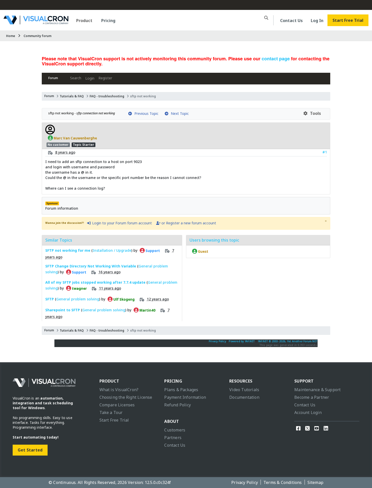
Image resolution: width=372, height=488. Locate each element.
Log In (317, 20)
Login (89, 78)
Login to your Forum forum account (121, 223)
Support (152, 250)
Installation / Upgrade (112, 250)
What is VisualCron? (119, 389)
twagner (79, 288)
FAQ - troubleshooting (107, 96)
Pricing (108, 20)
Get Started (30, 450)
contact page (276, 58)
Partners (172, 437)
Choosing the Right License (125, 397)
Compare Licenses (117, 405)
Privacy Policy (217, 341)
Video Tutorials (244, 389)
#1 (324, 152)
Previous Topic (145, 113)
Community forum (37, 36)
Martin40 (147, 310)
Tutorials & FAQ (72, 96)
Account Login (308, 412)
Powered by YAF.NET (242, 341)
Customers (174, 430)
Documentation (244, 397)
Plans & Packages (181, 389)
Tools (314, 113)
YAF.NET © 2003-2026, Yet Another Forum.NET (288, 341)
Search (75, 78)
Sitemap (315, 482)
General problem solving (77, 299)
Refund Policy (177, 405)
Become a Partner (311, 397)
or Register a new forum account (188, 223)
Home (10, 36)
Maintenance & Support (317, 389)
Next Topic (179, 113)
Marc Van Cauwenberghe (75, 138)
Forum (53, 78)
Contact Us (291, 20)
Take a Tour (111, 412)
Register (105, 78)
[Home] (36, 22)
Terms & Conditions (282, 482)
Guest (202, 251)
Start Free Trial (348, 20)
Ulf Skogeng (124, 299)
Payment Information (185, 397)
